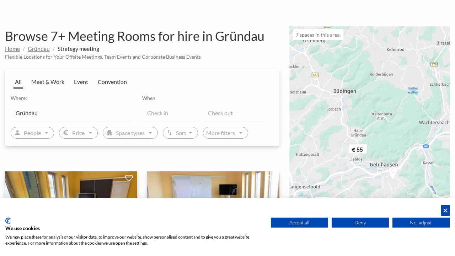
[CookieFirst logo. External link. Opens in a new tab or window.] (8, 221)
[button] (366, 151)
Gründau (39, 48)
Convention (112, 81)
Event (81, 81)
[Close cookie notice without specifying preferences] (445, 210)
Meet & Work (47, 81)
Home (12, 48)
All (18, 81)
